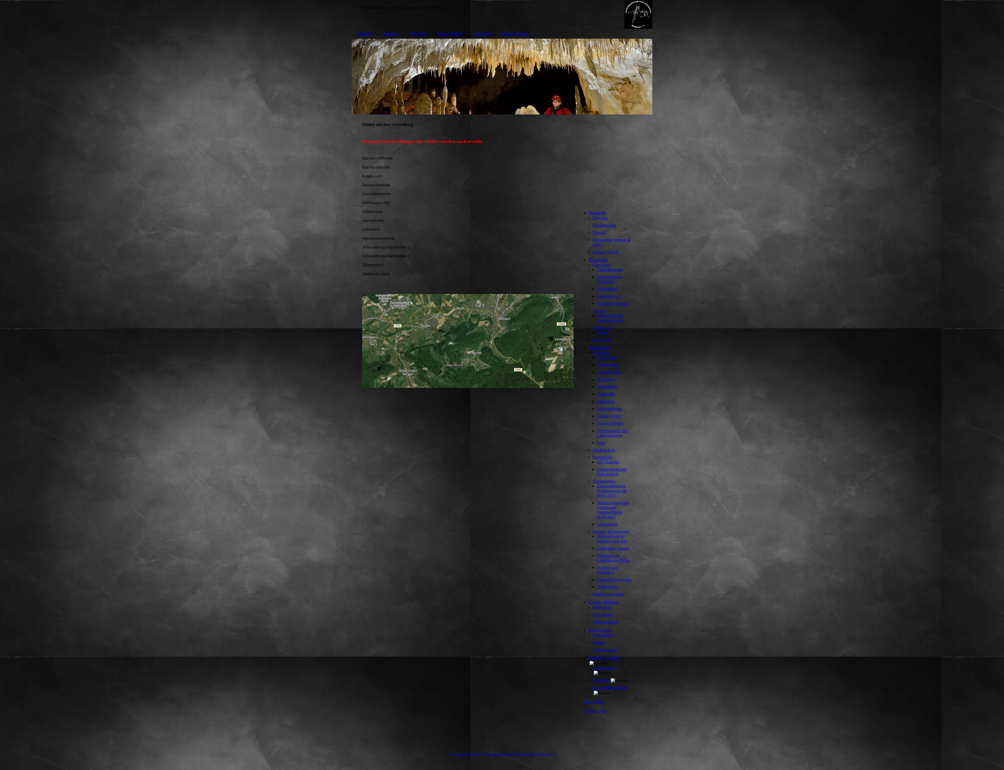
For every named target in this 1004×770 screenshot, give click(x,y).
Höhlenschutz (603, 450)
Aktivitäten (418, 33)
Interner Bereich (515, 33)
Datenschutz (602, 635)
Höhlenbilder (607, 587)
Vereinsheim (607, 524)
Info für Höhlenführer (610, 688)
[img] (502, 14)
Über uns (600, 218)
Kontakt (599, 642)
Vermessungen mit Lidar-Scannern (612, 433)
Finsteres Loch (609, 296)
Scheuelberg (602, 614)
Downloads (593, 701)
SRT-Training (608, 462)
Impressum (482, 33)
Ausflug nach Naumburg (608, 569)
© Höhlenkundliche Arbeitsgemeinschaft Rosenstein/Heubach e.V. (502, 754)
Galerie (603, 332)
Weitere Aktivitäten (608, 594)
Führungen (601, 265)
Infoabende (601, 339)
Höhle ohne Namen (613, 548)
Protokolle (600, 680)
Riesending (606, 401)
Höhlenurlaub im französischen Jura (612, 538)
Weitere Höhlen (605, 622)
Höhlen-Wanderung (613, 303)
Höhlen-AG (602, 327)
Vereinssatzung (604, 649)
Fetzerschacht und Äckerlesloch (611, 471)
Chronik (599, 232)
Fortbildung (602, 457)
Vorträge (599, 311)
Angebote (390, 33)
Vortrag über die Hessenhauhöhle (610, 318)
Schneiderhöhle (609, 408)
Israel (601, 442)
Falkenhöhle (607, 289)
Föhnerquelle (607, 365)
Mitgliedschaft (604, 225)
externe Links (595, 710)
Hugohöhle (606, 394)
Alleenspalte (607, 357)
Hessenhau (606, 379)
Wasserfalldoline (610, 423)
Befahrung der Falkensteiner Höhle (613, 557)
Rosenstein (601, 607)
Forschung (601, 352)
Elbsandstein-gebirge (614, 579)
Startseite (364, 33)
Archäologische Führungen (610, 279)
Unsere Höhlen (450, 33)
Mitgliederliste (604, 668)
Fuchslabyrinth (609, 372)
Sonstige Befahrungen (610, 531)
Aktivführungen (610, 269)
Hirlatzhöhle (607, 386)
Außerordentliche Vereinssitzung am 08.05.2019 (612, 491)
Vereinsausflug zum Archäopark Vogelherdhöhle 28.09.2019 (613, 510)
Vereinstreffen (603, 481)
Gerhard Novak (605, 252)
